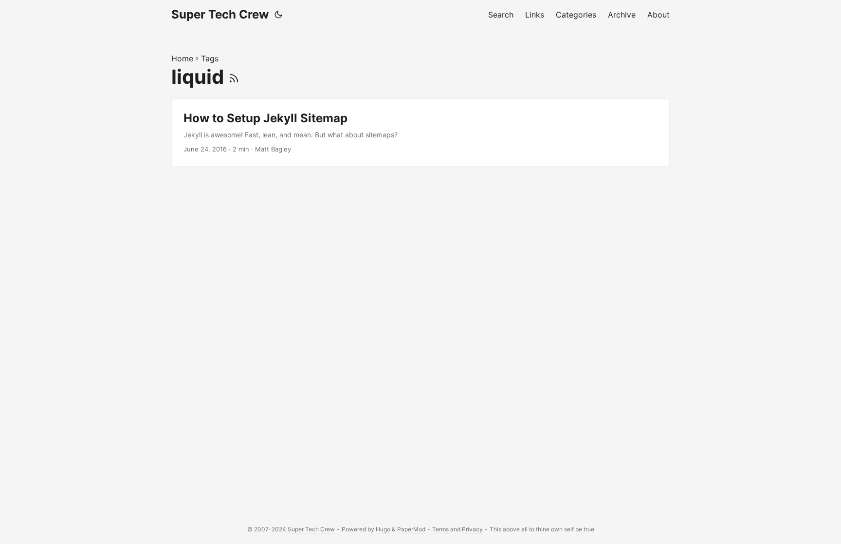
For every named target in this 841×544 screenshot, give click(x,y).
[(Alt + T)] (278, 14)
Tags (210, 58)
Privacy (472, 529)
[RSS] (233, 77)
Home (182, 58)
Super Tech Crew (220, 14)
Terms (440, 529)
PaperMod (411, 529)
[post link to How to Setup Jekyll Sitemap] (420, 132)
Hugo (383, 529)
